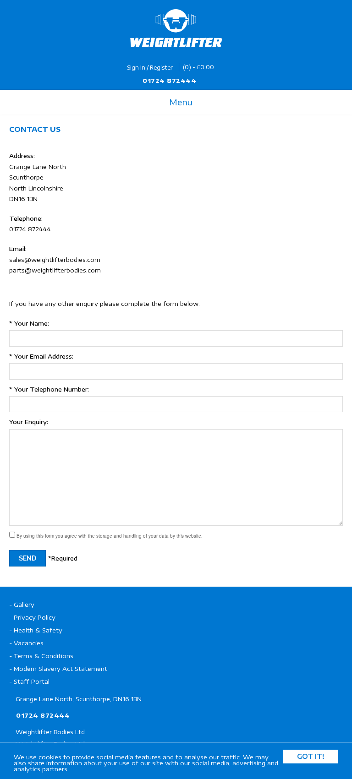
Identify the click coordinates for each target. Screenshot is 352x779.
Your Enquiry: (28, 421)
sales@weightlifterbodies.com (54, 259)
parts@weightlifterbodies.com (55, 270)
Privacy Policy (34, 617)
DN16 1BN (23, 198)
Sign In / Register (150, 67)
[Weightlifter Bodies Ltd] (176, 28)
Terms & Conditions (43, 655)
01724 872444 (169, 80)
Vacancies (29, 643)
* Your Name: (29, 323)
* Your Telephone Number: (49, 389)
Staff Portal (32, 681)
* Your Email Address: (41, 356)
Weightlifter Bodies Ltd (50, 731)
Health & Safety (38, 630)
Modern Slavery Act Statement (60, 668)
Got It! (310, 756)
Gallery (24, 604)
